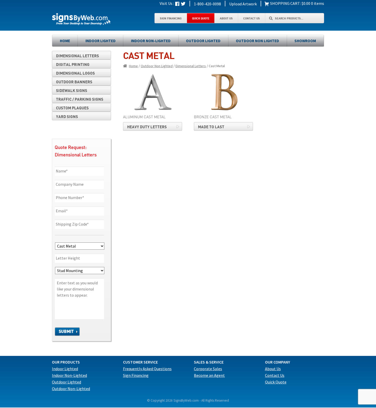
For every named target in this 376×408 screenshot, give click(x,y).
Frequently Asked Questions (147, 368)
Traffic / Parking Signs (79, 99)
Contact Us (251, 18)
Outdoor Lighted (203, 40)
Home (65, 40)
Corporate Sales (208, 368)
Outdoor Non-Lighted (71, 388)
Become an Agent (209, 375)
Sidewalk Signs (71, 90)
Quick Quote (200, 18)
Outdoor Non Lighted (257, 40)
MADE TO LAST (211, 126)
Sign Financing (171, 18)
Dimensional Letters (190, 66)
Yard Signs (67, 116)
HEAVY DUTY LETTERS (147, 126)
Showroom (305, 40)
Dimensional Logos (75, 73)
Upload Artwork (243, 3)
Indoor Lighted (100, 40)
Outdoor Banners (74, 81)
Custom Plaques (72, 108)
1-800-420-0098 (207, 3)
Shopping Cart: (285, 3)
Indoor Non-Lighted (151, 40)
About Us (226, 18)
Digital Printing (73, 64)
